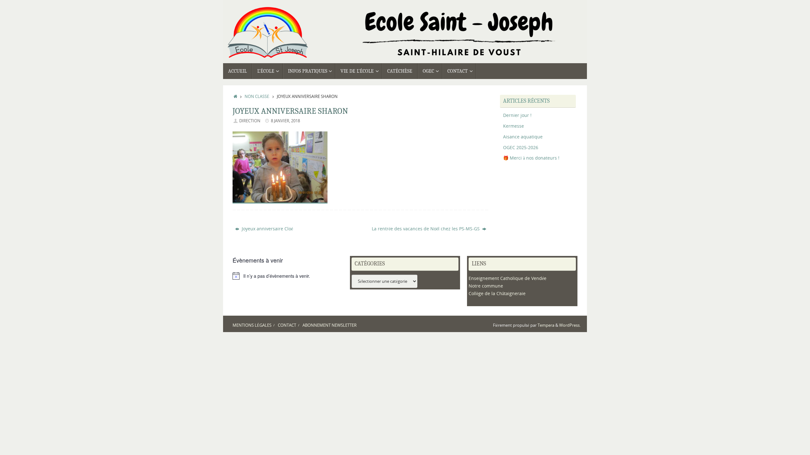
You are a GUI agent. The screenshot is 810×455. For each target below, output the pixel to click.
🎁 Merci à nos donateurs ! (531, 158)
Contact (287, 325)
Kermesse (513, 126)
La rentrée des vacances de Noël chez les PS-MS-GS (426, 229)
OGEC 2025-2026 (520, 147)
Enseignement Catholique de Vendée (507, 278)
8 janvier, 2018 (285, 121)
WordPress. (570, 325)
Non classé (257, 96)
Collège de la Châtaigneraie (497, 293)
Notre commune (486, 286)
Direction (249, 121)
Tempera (546, 325)
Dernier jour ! (517, 115)
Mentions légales (252, 325)
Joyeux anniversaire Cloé (266, 229)
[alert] (288, 276)
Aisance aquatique (523, 137)
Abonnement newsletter (329, 325)
